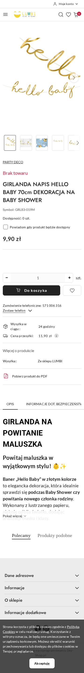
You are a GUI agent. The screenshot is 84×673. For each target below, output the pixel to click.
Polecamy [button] (21, 535)
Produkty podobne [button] (55, 535)
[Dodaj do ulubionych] (72, 290)
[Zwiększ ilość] (69, 277)
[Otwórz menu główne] (5, 14)
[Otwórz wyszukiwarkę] (60, 14)
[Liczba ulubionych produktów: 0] (68, 14)
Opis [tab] (10, 404)
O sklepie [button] (13, 600)
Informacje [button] (14, 588)
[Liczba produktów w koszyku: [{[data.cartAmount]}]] (75, 14)
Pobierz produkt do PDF (29, 376)
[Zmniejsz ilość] (6, 277)
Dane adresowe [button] (19, 575)
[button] (74, 78)
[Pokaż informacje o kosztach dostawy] (56, 335)
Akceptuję (41, 663)
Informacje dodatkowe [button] (25, 613)
